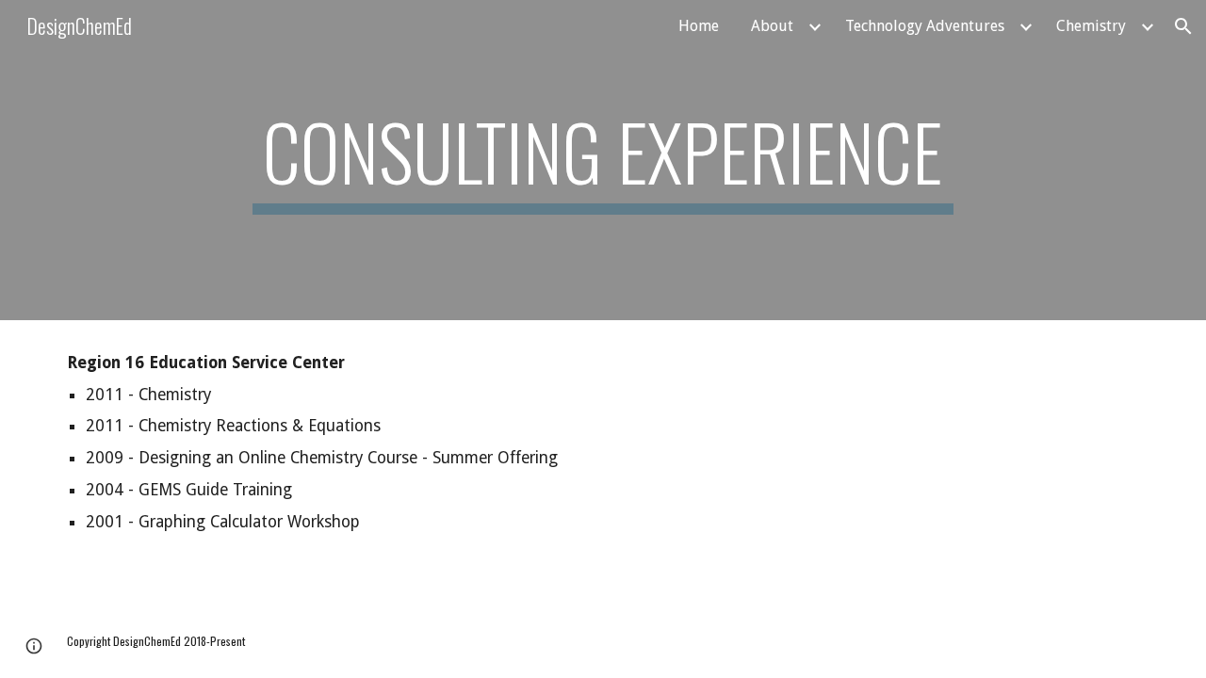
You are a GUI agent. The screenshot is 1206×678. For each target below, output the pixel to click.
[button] (1183, 26)
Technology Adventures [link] (924, 26)
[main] (603, 160)
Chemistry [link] (1091, 26)
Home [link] (698, 26)
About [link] (772, 26)
